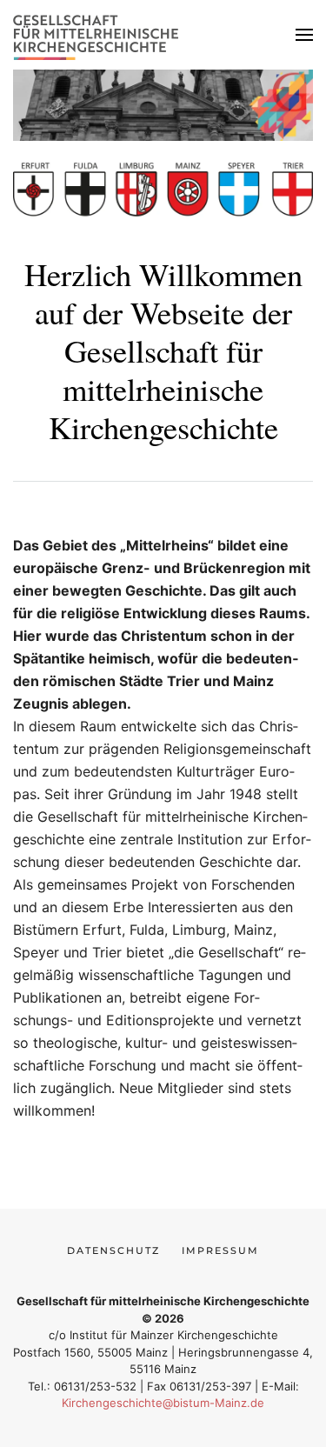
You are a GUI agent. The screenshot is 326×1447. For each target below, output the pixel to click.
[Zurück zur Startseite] (100, 35)
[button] (304, 35)
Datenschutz (113, 1250)
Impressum (220, 1250)
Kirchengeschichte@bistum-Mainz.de (163, 1403)
